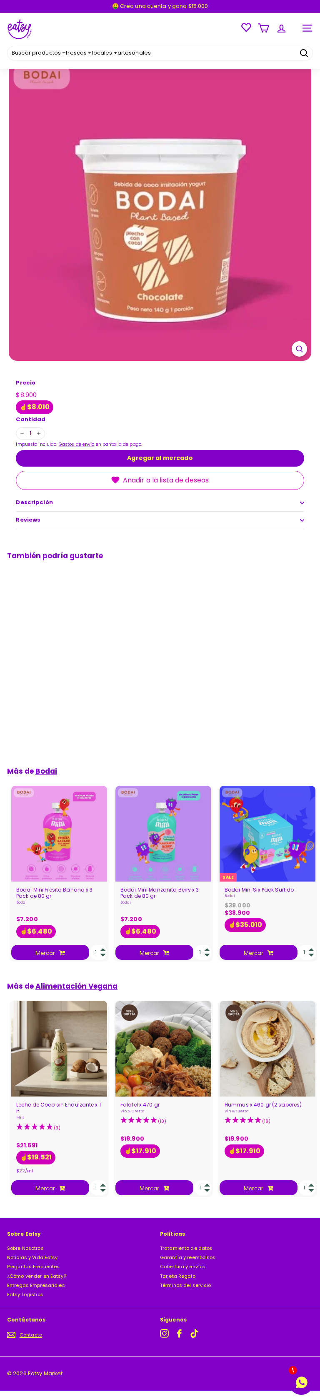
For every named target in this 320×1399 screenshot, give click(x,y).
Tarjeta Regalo (177, 1276)
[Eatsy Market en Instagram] (164, 1333)
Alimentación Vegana (76, 986)
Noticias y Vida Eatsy (32, 1257)
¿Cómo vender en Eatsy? (36, 1276)
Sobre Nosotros (25, 1248)
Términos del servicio (185, 1285)
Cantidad (30, 419)
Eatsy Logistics (25, 1294)
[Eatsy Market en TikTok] (194, 1333)
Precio (25, 383)
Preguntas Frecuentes (33, 1266)
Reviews (28, 520)
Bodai (46, 771)
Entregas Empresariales (36, 1285)
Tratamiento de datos (186, 1248)
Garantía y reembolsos (188, 1257)
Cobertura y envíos (182, 1266)
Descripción (34, 502)
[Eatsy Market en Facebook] (179, 1333)
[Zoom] (299, 349)
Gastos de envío (77, 444)
